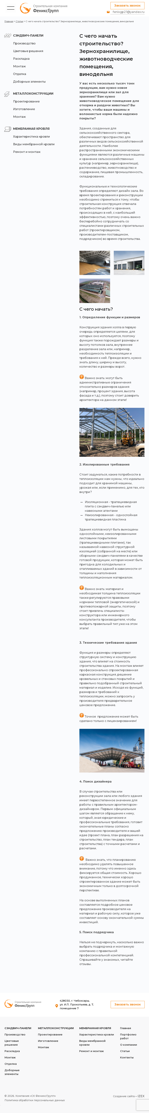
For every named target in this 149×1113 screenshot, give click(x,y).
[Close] (0, 1105)
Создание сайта (124, 1096)
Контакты (127, 1057)
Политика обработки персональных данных (35, 1100)
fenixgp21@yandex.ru (128, 12)
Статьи (19, 21)
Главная (9, 21)
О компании (128, 1044)
